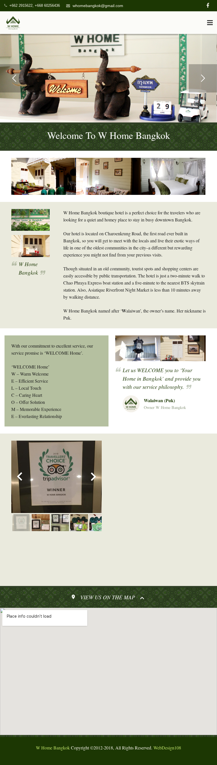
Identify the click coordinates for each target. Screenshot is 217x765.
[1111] (137, 348)
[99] (30, 220)
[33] (173, 176)
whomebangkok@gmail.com (98, 5)
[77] (183, 348)
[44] (108, 176)
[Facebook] (208, 6)
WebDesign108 (167, 748)
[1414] (30, 246)
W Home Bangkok (53, 748)
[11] (43, 176)
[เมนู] (209, 23)
